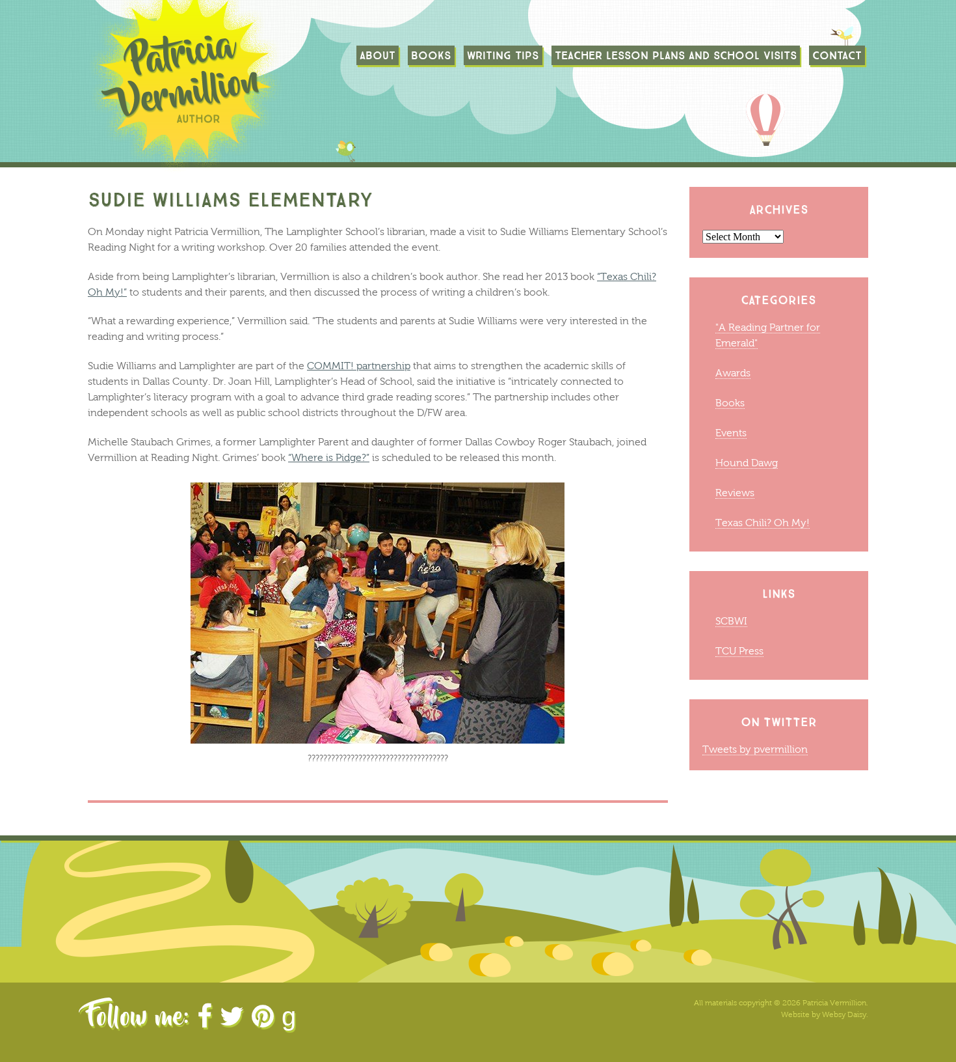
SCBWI (731, 620)
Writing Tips (503, 55)
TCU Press (739, 650)
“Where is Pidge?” (328, 457)
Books (431, 55)
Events (731, 432)
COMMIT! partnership (358, 365)
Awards (732, 372)
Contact (837, 55)
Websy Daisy (844, 1014)
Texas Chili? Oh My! (762, 522)
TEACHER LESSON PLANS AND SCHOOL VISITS (676, 55)
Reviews (734, 492)
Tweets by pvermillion (755, 749)
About (377, 55)
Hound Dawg (746, 462)
